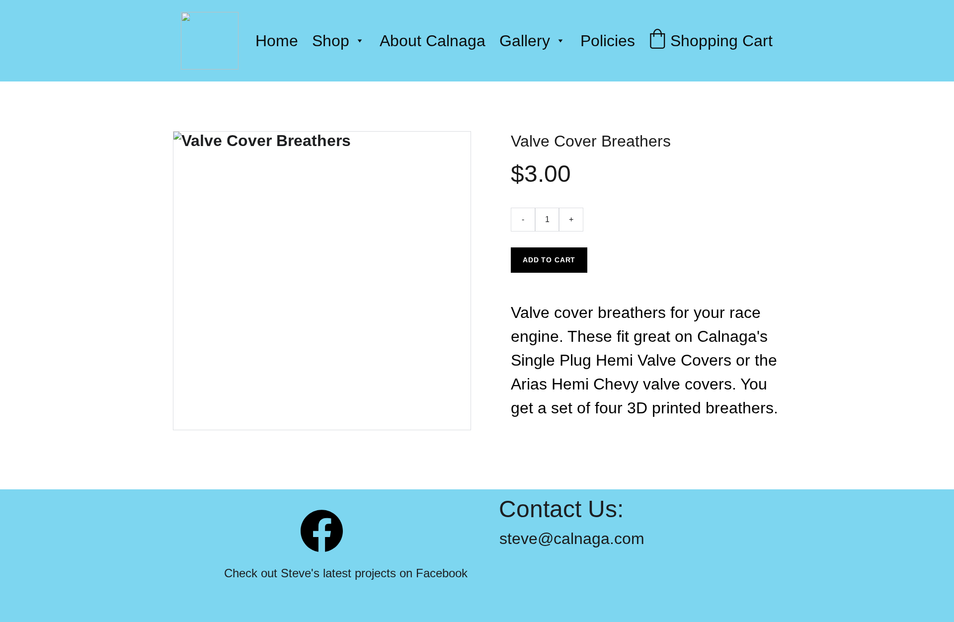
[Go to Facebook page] (322, 531)
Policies (607, 41)
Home (276, 41)
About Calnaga (432, 41)
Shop (330, 41)
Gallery (524, 41)
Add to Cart (549, 260)
